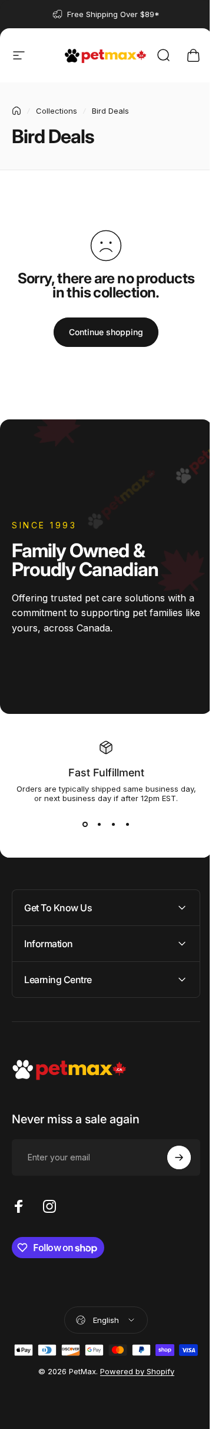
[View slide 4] (127, 824)
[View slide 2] (99, 824)
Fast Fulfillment (106, 772)
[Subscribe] (170, 1157)
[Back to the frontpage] (16, 110)
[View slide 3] (113, 824)
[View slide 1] (85, 824)
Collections (56, 110)
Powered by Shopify (132, 1390)
